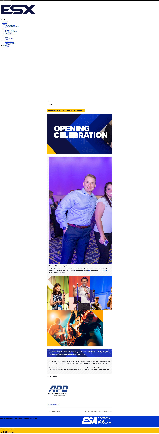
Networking (5, 23)
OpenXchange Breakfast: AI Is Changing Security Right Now (97, 411)
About (3, 40)
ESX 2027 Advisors (9, 42)
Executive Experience (10, 25)
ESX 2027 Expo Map (9, 30)
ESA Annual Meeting (55, 411)
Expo (3, 29)
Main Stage (5, 21)
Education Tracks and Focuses (12, 26)
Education (4, 24)
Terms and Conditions (8, 432)
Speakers (7, 27)
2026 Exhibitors (8, 32)
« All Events (50, 101)
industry (105, 270)
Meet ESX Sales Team (10, 35)
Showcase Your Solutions (11, 31)
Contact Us (7, 44)
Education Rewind (9, 38)
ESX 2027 (7, 46)
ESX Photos (5, 48)
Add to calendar (53, 404)
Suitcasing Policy (9, 33)
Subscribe (7, 39)
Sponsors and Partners (10, 43)
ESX (89, 270)
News (3, 36)
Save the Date (5, 45)
